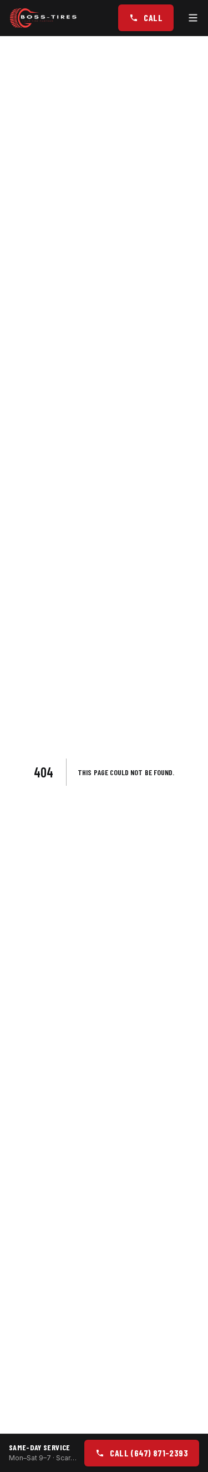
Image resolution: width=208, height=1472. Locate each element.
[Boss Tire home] (44, 18)
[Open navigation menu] (193, 18)
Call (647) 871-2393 (149, 1453)
